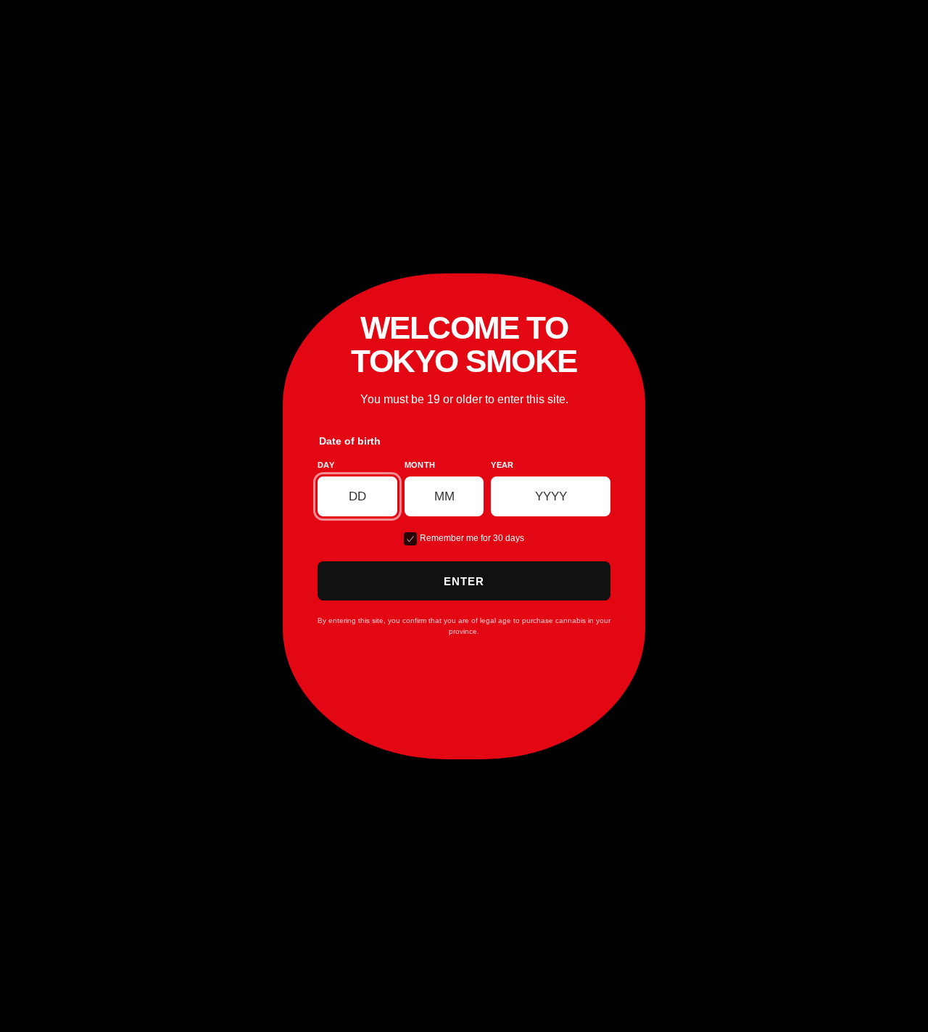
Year (502, 465)
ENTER (464, 581)
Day (326, 465)
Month (420, 465)
